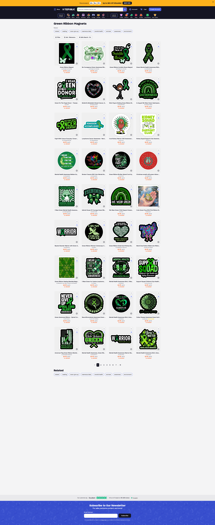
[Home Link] (68, 9)
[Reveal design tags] (77, 63)
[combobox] (100, 9)
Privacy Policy (104, 519)
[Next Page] (120, 365)
